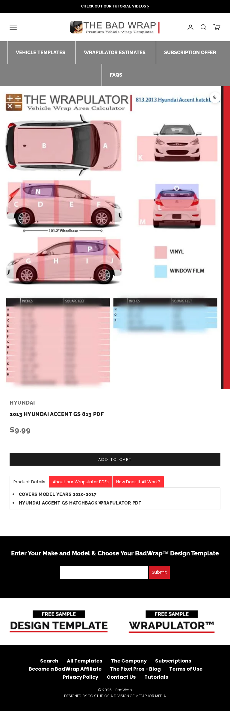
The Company (129, 660)
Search (49, 660)
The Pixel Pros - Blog (135, 669)
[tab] (29, 482)
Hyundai (22, 402)
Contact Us (121, 677)
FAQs (116, 75)
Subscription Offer (190, 52)
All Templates (84, 660)
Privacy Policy (80, 677)
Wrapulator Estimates (115, 52)
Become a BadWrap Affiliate (65, 669)
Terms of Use (185, 669)
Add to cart (115, 459)
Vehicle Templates (40, 52)
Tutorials (156, 677)
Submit (159, 572)
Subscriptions (173, 660)
